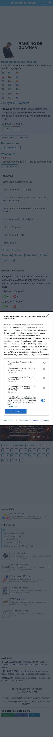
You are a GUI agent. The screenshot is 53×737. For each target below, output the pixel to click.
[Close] (48, 316)
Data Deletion (9, 420)
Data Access (24, 420)
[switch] (43, 369)
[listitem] (26, 363)
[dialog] (26, 368)
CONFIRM (16, 411)
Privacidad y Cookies (41, 420)
